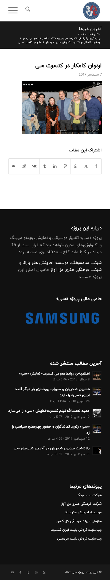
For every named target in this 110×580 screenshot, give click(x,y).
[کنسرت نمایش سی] (64, 10)
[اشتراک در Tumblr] (45, 166)
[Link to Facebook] (20, 573)
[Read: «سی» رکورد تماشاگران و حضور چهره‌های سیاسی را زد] (97, 429)
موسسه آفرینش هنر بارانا (45, 263)
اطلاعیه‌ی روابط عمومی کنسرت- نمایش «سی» (54, 373)
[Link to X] (44, 573)
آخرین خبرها (90, 29)
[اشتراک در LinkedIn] (55, 166)
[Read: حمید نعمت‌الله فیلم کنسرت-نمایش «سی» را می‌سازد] (97, 413)
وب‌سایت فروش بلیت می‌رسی (79, 538)
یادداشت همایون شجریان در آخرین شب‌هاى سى (52, 448)
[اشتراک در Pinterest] (65, 166)
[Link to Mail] (12, 573)
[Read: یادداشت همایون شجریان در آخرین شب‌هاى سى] (97, 450)
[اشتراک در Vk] (34, 166)
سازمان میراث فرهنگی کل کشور (79, 521)
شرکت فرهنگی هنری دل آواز (76, 270)
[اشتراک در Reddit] (24, 166)
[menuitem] (27, 10)
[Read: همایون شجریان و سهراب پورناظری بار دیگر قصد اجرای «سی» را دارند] (97, 391)
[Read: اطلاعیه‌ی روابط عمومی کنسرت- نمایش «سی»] (97, 376)
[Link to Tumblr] (28, 573)
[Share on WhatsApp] (75, 166)
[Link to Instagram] (36, 573)
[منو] (14, 10)
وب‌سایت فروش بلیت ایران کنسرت (76, 529)
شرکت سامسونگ (86, 263)
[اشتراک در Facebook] (96, 166)
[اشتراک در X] (86, 166)
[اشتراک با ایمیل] (14, 166)
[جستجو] (27, 10)
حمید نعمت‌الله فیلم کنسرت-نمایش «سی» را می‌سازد (49, 410)
